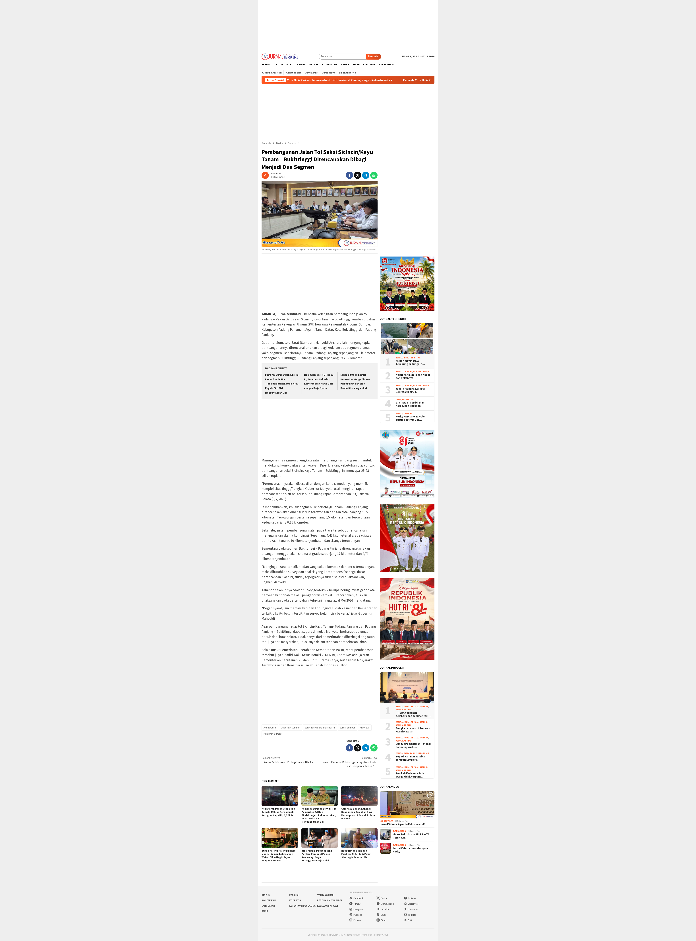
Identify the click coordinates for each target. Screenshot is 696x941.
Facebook (358, 898)
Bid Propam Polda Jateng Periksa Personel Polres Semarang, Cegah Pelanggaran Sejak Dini (316, 855)
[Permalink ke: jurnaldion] (265, 175)
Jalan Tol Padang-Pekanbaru (320, 727)
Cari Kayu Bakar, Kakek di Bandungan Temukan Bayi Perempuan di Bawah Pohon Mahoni (358, 813)
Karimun (407, 371)
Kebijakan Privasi (327, 905)
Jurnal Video (389, 786)
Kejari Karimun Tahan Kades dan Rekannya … (413, 376)
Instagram (358, 909)
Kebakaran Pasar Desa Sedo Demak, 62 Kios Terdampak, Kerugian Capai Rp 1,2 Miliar (278, 812)
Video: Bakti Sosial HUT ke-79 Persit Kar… (411, 836)
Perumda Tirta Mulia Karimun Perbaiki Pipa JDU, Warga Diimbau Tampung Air (387, 80)
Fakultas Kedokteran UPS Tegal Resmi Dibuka (287, 760)
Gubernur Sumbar (290, 727)
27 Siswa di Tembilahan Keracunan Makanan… (410, 404)
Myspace (357, 914)
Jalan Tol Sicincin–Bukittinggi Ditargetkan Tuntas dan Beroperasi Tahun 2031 (350, 762)
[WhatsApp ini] (374, 175)
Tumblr (356, 903)
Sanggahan (268, 905)
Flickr (383, 920)
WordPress (413, 903)
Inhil (406, 357)
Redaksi (294, 895)
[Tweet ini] (357, 175)
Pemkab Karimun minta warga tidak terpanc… (410, 775)
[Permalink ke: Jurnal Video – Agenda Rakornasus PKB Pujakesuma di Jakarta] (407, 804)
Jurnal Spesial (411, 706)
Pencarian (373, 56)
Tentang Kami (325, 895)
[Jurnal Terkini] (280, 56)
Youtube (412, 914)
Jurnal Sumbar (347, 727)
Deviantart (413, 909)
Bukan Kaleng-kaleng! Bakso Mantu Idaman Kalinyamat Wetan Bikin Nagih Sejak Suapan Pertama (279, 855)
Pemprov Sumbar (273, 733)
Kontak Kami (269, 900)
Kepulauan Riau (421, 371)
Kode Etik (295, 900)
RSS (410, 920)
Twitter (384, 898)
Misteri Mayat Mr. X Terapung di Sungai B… (410, 362)
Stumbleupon (387, 903)
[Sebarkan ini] (349, 175)
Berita (399, 357)
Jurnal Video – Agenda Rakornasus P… (403, 824)
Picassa (357, 920)
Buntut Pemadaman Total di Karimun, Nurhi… (413, 745)
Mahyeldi (365, 727)
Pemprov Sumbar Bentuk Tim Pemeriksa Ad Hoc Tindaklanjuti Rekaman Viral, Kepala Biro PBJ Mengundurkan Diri (282, 383)
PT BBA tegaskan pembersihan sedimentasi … (413, 714)
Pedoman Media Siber (329, 900)
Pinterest (412, 898)
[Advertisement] (348, 25)
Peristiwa (415, 357)
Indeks (266, 895)
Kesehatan (407, 399)
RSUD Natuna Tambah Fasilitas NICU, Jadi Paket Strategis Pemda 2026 (356, 854)
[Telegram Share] (365, 175)
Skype (383, 914)
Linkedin (385, 909)
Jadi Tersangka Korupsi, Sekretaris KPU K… (411, 390)
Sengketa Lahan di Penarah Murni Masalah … (413, 730)
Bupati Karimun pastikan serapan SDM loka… (411, 758)
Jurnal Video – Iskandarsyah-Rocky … (410, 850)
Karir (265, 911)
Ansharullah (270, 727)
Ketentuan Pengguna (302, 905)
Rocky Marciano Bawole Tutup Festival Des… (410, 418)
